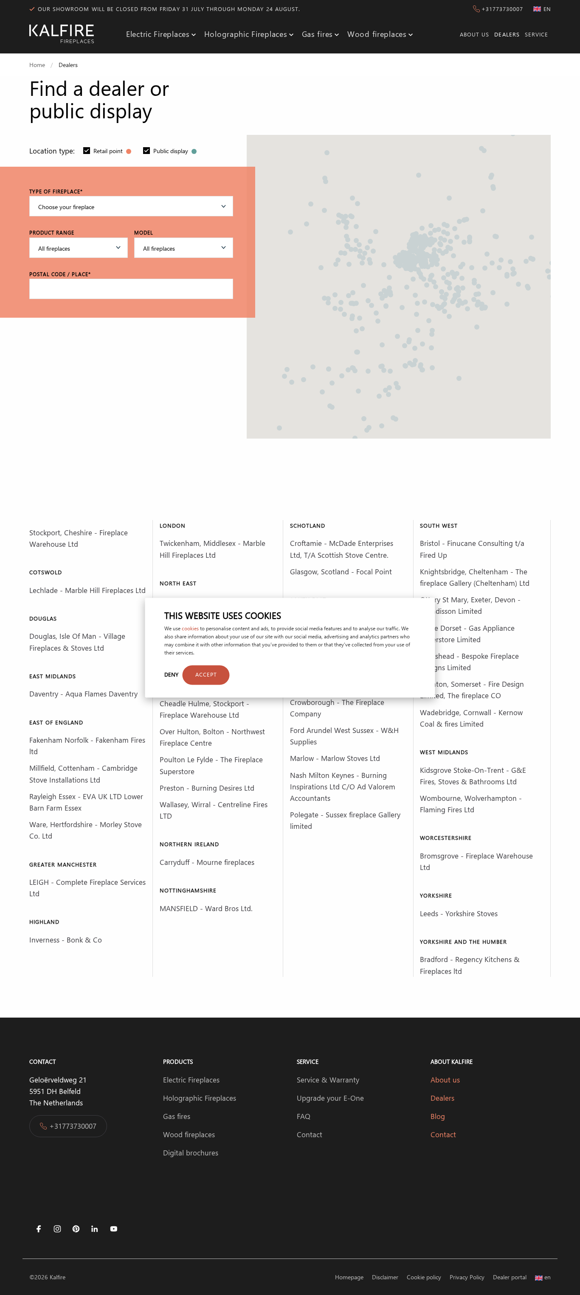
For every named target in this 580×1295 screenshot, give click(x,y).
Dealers (506, 34)
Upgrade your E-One (330, 1097)
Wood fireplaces (377, 34)
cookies (190, 628)
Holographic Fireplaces (245, 34)
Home (37, 65)
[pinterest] (76, 1228)
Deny (171, 674)
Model (143, 232)
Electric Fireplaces (158, 34)
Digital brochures (190, 1152)
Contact (309, 1134)
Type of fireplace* (56, 191)
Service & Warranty (328, 1079)
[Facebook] (38, 1228)
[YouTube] (113, 1228)
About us (474, 34)
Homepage (349, 1277)
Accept (206, 674)
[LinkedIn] (94, 1228)
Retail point (108, 151)
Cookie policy (424, 1277)
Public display (171, 151)
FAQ (303, 1116)
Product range (51, 232)
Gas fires (317, 34)
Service (536, 34)
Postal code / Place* (60, 274)
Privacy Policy (467, 1277)
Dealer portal (510, 1277)
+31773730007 (502, 8)
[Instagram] (57, 1228)
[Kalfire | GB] (61, 34)
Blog (439, 1116)
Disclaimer (385, 1277)
